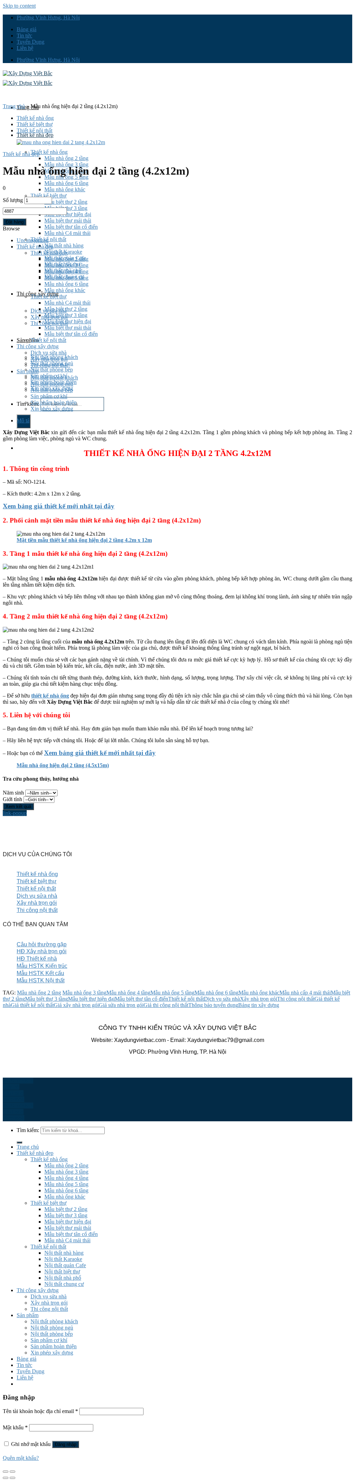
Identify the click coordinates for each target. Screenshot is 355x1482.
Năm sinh (13, 793)
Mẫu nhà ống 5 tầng (66, 278)
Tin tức (24, 35)
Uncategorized (33, 240)
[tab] (184, 421)
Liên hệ (25, 48)
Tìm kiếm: (28, 404)
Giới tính (12, 799)
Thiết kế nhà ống (49, 152)
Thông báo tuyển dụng (213, 1005)
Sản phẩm (27, 340)
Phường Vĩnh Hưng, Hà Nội (48, 17)
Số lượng (13, 200)
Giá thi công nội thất (166, 1005)
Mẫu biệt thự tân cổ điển (71, 227)
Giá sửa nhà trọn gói (121, 1005)
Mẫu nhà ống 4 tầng (66, 271)
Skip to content (19, 6)
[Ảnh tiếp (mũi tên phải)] (12, 1478)
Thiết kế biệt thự (49, 196)
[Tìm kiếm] (19, 1142)
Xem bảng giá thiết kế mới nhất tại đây (58, 506)
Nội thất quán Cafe (65, 1265)
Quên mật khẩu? (21, 1458)
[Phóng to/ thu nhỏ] (12, 1472)
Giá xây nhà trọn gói (76, 1005)
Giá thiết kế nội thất (32, 1005)
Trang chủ (14, 106)
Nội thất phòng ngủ (52, 384)
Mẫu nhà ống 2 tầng (66, 158)
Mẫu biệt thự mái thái (67, 220)
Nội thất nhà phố (62, 1278)
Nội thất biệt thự (62, 1271)
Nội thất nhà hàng (64, 245)
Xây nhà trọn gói (49, 359)
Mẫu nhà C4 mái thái (67, 233)
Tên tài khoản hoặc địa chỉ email (40, 1411)
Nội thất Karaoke (63, 1259)
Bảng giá (26, 29)
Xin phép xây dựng (52, 409)
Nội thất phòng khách (54, 377)
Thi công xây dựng (38, 346)
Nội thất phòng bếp (52, 369)
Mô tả (23, 420)
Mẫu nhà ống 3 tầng (66, 265)
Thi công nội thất (49, 365)
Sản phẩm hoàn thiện (54, 402)
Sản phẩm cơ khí (49, 396)
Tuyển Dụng (30, 42)
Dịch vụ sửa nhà (49, 353)
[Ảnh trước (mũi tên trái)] (5, 1478)
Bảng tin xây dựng (258, 1005)
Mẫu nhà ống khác (64, 189)
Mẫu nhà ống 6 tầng (66, 183)
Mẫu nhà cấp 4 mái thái (305, 993)
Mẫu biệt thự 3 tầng (65, 315)
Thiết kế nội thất (34, 130)
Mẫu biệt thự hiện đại (67, 214)
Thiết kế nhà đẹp (35, 135)
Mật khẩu (15, 1427)
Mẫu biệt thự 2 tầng (65, 202)
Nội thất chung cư (64, 1284)
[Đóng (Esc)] (5, 1472)
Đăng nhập (65, 1444)
